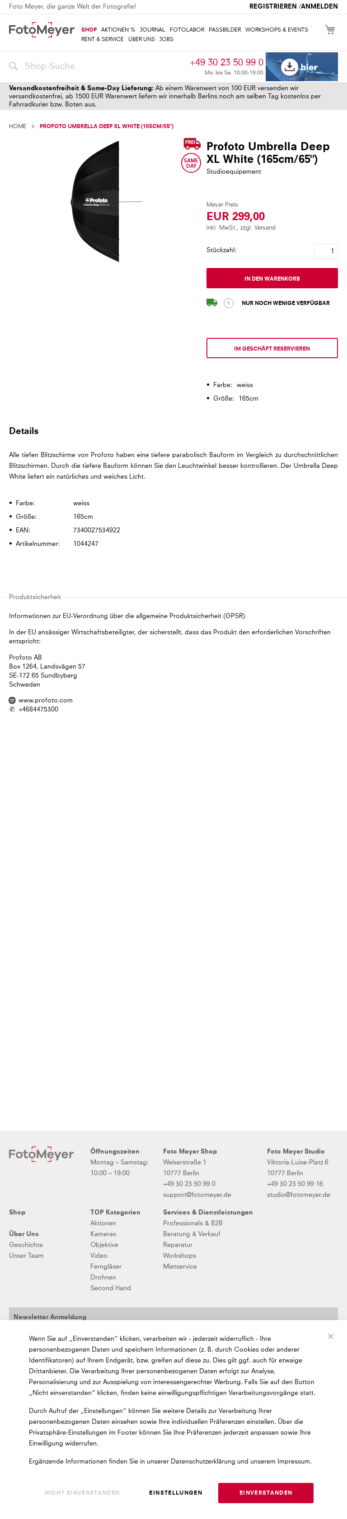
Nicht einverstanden (82, 1493)
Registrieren (273, 7)
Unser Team (26, 1256)
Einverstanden (266, 1493)
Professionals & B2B (193, 1223)
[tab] (172, 431)
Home (17, 126)
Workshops (179, 1256)
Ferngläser (106, 1267)
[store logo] (42, 29)
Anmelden (319, 7)
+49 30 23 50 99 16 (295, 1184)
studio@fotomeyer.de (298, 1195)
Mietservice (180, 1267)
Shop (17, 1213)
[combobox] (97, 66)
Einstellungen (175, 1493)
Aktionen (103, 1223)
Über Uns (24, 1234)
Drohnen (103, 1277)
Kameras (103, 1234)
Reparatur (177, 1245)
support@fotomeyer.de (197, 1195)
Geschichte (26, 1245)
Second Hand (110, 1288)
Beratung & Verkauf (191, 1234)
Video (99, 1256)
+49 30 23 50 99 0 (226, 62)
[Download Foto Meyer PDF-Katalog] (302, 67)
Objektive (104, 1245)
